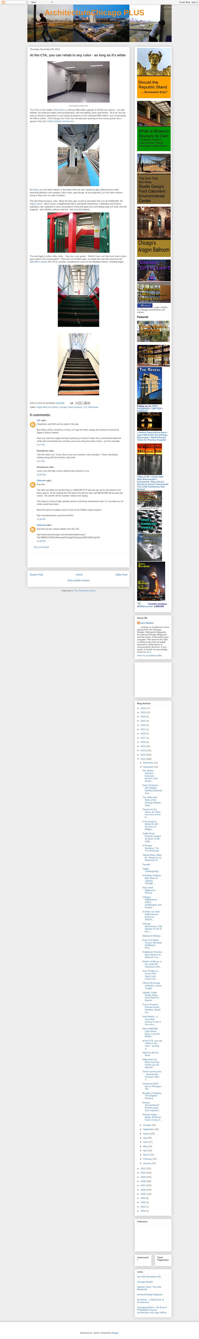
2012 (143, 759)
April (145, 1150)
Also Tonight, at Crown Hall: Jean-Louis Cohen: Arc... (150, 975)
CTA (85, 407)
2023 (143, 721)
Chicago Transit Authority (70, 407)
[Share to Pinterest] (88, 403)
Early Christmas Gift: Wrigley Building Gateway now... (152, 789)
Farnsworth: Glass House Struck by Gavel (150, 482)
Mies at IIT (144, 476)
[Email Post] (71, 403)
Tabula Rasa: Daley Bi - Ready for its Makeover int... (152, 857)
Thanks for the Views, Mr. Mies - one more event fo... (152, 813)
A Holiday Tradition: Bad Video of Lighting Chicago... (152, 879)
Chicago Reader (145, 1282)
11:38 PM (41, 541)
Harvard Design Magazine (150, 1294)
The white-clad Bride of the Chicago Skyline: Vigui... (152, 801)
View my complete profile (149, 655)
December (148, 762)
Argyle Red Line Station (47, 407)
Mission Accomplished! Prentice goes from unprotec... (152, 1106)
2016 (143, 742)
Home (79, 574)
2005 (143, 1194)
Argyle (35, 189)
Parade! (146, 864)
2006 (143, 1190)
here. (149, 652)
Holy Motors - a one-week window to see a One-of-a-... (152, 1020)
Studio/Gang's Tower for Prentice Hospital (151, 438)
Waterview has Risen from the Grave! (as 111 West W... (151, 1063)
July (145, 1138)
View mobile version (78, 580)
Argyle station (36, 204)
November (148, 767)
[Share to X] (82, 403)
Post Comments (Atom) (84, 591)
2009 (143, 1177)
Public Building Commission (60, 121)
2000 (143, 1211)
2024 (143, 716)
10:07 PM (41, 475)
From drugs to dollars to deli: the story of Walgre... (151, 825)
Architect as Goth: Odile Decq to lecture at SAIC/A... (151, 915)
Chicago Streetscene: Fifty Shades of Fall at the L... (152, 927)
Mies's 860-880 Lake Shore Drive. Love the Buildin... (151, 1032)
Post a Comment (41, 547)
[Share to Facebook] (85, 403)
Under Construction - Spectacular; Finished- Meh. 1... (152, 1075)
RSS (154, 406)
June (146, 1142)
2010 (143, 1172)
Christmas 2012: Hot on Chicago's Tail (152, 1086)
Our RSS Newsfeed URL (149, 1276)
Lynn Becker (146, 623)
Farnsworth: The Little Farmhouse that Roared (153, 486)
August (147, 1133)
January (147, 1163)
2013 (143, 755)
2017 (143, 738)
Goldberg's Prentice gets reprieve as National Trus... (152, 954)
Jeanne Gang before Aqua (152, 432)
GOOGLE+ (142, 411)
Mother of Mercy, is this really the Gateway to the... (152, 964)
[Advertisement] (78, 560)
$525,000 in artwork (38, 262)
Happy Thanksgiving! (151, 869)
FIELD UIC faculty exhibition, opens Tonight (152, 985)
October (147, 1125)
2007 (143, 1185)
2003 (143, 1202)
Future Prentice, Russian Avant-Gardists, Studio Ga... (152, 1008)
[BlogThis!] (79, 403)
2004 (143, 1198)
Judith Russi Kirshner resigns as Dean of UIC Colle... (152, 837)
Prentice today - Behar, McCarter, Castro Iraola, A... (152, 1117)
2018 (143, 733)
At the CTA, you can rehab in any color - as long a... (152, 1044)
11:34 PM (41, 519)
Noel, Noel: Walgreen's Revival (149, 890)
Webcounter (146, 606)
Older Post (121, 574)
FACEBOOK (143, 408)
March (146, 1154)
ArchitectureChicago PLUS (85, 12)
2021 (143, 729)
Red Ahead (93, 407)
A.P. (39, 420)
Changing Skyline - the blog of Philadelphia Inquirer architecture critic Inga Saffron (152, 1310)
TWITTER (156, 408)
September (149, 1129)
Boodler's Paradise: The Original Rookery (152, 1096)
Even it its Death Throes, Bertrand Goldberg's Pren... (152, 944)
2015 (143, 746)
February (148, 1159)
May (145, 1146)
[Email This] (77, 403)
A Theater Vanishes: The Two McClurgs (151, 848)
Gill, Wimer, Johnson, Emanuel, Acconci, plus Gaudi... (150, 775)
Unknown (41, 480)
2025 (143, 712)
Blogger (115, 1333)
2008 (143, 1181)
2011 (143, 1168)
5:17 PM (40, 445)
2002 (143, 1206)
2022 (143, 725)
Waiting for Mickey (151, 936)
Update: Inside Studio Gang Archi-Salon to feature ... (151, 996)
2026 (143, 708)
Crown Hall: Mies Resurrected (150, 477)
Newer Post (36, 574)
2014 (143, 750)
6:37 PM (40, 461)
